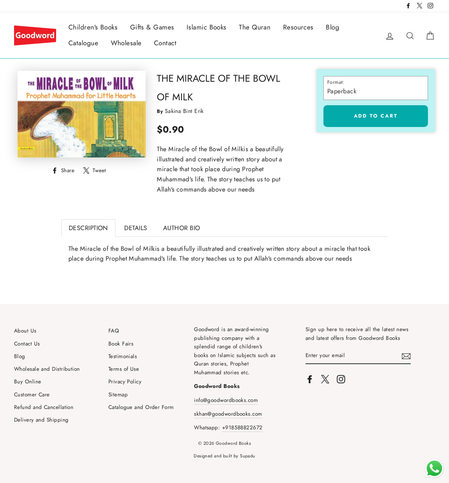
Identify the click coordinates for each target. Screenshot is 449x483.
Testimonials (122, 356)
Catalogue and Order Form (141, 407)
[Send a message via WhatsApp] (434, 468)
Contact (165, 43)
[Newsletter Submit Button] (406, 356)
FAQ (113, 331)
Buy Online (27, 381)
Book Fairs (121, 344)
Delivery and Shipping (41, 420)
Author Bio (181, 228)
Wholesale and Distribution (47, 369)
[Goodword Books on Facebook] (310, 379)
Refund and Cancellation (43, 407)
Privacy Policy (124, 381)
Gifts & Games (152, 27)
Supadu (247, 456)
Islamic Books (207, 27)
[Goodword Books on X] (325, 379)
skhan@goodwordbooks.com (228, 414)
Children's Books (93, 27)
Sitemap (118, 394)
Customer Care (32, 394)
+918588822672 (242, 427)
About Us (25, 331)
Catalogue (83, 43)
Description (88, 228)
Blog (332, 27)
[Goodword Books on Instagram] (341, 379)
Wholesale (126, 43)
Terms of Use (123, 369)
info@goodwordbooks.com (226, 400)
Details (135, 228)
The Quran (254, 27)
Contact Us (27, 344)
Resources (298, 27)
